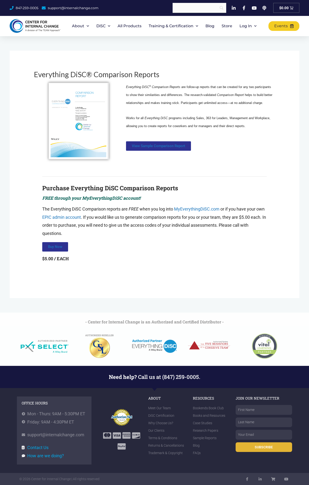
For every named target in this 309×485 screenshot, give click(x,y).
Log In (245, 26)
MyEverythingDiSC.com (196, 209)
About (78, 26)
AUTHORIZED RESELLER (99, 335)
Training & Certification (171, 26)
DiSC (100, 26)
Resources (203, 398)
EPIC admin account (61, 217)
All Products (129, 26)
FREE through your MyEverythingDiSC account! (91, 198)
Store (227, 26)
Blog (209, 26)
